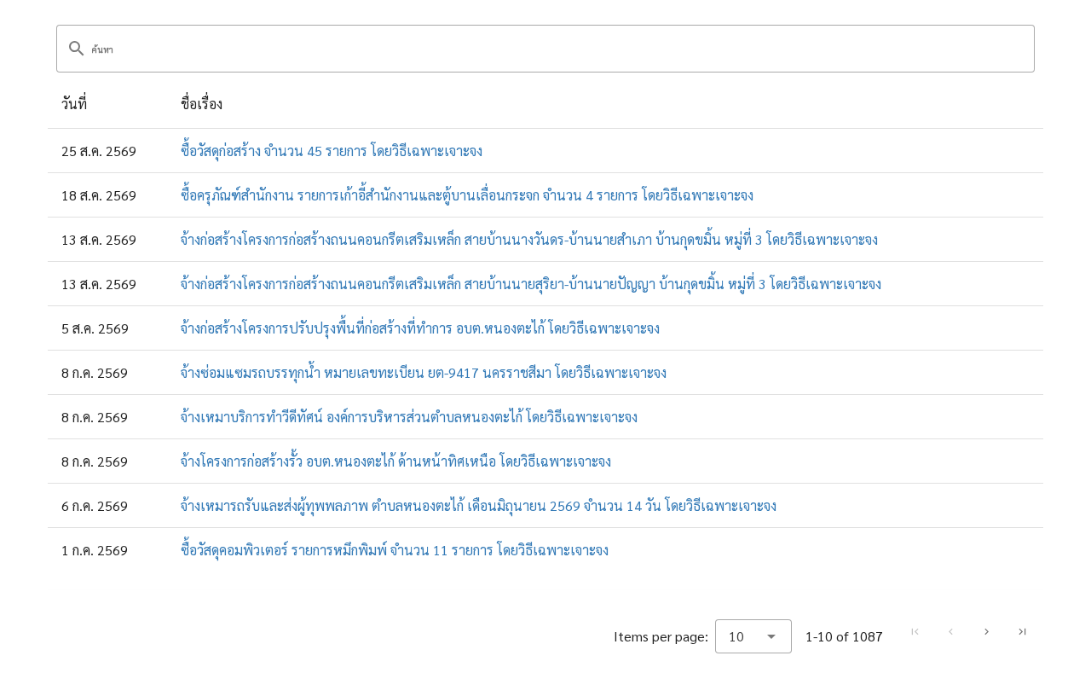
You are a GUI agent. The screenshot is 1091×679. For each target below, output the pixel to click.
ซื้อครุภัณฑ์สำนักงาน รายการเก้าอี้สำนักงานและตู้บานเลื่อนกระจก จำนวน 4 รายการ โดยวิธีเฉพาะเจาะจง (467, 195)
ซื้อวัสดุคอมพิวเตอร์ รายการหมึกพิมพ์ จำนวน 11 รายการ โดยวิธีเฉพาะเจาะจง (395, 550)
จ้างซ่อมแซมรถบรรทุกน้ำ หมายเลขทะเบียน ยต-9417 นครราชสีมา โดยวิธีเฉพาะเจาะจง (424, 372)
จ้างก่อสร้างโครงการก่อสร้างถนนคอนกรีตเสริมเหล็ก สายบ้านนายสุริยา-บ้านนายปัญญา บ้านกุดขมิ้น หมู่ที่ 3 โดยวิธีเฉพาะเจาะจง (531, 284)
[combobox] (753, 636)
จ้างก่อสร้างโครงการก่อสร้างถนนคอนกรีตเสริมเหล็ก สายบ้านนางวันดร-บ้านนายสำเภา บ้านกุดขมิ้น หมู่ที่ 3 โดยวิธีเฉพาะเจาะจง (529, 239)
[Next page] (986, 632)
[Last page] (1022, 632)
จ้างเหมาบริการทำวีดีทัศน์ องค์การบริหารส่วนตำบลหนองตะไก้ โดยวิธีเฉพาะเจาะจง (409, 417)
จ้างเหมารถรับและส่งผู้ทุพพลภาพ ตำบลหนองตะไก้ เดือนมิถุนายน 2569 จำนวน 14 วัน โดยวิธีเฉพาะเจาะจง (478, 505)
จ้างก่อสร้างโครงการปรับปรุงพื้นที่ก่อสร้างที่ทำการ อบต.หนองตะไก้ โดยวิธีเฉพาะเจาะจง (420, 328)
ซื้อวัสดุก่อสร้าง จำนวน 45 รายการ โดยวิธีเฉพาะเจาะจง (331, 151)
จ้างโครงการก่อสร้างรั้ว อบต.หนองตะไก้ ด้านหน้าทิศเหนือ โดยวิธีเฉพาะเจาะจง (396, 461)
